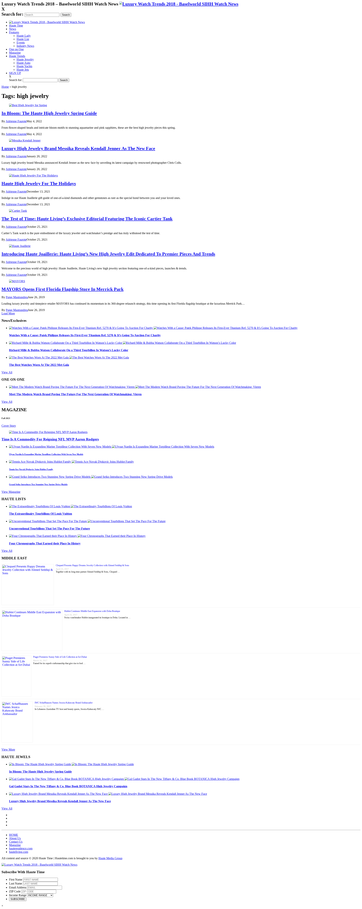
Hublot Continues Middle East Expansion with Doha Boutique (92, 611)
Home (5, 86)
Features (14, 32)
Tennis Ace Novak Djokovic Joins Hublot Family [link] (31, 469)
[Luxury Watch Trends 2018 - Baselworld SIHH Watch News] (39, 864)
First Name (15, 879)
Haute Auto (23, 62)
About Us (15, 838)
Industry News (25, 45)
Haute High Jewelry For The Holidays (39, 183)
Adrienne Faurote (16, 121)
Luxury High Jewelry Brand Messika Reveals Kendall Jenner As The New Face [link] (60, 801)
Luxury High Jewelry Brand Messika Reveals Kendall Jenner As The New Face (78, 148)
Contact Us (15, 841)
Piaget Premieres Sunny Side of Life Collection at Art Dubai (60, 657)
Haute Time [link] (16, 25)
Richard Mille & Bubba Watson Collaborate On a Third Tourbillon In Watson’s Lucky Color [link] (68, 350)
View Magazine (11, 491)
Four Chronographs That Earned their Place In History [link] (45, 543)
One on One (16, 49)
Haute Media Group (110, 858)
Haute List (23, 39)
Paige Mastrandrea (17, 297)
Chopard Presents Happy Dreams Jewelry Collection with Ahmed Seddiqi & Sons (92, 565)
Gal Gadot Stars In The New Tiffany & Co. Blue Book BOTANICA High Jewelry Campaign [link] (68, 786)
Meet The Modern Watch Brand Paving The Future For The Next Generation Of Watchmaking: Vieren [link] (75, 394)
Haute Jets (23, 69)
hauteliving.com (18, 851)
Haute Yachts (24, 66)
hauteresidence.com (20, 848)
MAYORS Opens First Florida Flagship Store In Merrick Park (62, 289)
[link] (178, 4)
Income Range (17, 895)
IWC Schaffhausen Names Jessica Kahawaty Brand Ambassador (64, 702)
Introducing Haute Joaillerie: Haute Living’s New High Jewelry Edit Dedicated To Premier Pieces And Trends (108, 254)
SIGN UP (15, 73)
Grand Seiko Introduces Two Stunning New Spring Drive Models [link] (38, 484)
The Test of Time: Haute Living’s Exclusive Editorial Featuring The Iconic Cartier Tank (87, 218)
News (12, 29)
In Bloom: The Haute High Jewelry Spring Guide (49, 113)
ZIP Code (15, 891)
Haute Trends (17, 56)
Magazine (15, 52)
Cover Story (9, 425)
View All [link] (7, 372)
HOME (13, 834)
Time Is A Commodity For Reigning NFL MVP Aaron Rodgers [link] (50, 439)
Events (21, 42)
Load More (8, 313)
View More (8, 749)
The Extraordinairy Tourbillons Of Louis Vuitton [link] (40, 513)
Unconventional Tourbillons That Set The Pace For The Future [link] (49, 528)
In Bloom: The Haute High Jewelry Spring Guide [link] (40, 771)
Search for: (12, 14)
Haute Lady (24, 35)
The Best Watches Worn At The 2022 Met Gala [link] (39, 364)
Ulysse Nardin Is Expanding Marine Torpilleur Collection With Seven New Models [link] (46, 454)
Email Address (17, 887)
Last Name (15, 883)
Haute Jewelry (25, 59)
